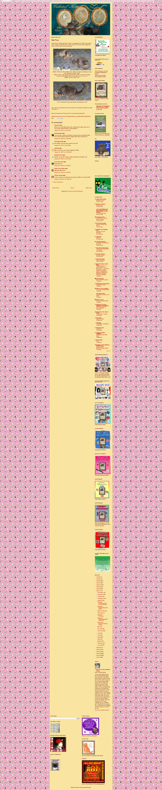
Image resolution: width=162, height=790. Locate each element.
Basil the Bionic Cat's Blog (102, 264)
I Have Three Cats (101, 199)
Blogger (89, 787)
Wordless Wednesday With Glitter (102, 608)
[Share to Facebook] (61, 118)
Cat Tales (99, 317)
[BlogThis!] (58, 118)
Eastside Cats (58, 155)
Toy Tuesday (100, 628)
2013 (98, 653)
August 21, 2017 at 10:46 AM (63, 152)
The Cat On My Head (102, 247)
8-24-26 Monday (101, 213)
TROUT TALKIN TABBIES (100, 333)
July (99, 633)
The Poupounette (101, 223)
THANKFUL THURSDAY (102, 323)
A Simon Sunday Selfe (102, 300)
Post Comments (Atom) (76, 191)
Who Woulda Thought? (102, 279)
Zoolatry (98, 322)
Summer (56, 125)
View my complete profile (102, 710)
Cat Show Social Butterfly (100, 232)
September (101, 598)
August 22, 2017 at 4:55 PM (62, 179)
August (100, 600)
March (100, 641)
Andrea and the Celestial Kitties (103, 670)
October (100, 596)
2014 (98, 651)
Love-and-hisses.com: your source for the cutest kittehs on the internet (102, 210)
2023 (98, 579)
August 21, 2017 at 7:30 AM (62, 138)
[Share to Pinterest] (62, 118)
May (99, 637)
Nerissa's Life (100, 327)
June (99, 635)
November (101, 594)
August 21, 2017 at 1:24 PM (62, 165)
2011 (98, 657)
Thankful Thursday (100, 615)
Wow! (97, 341)
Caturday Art (101, 612)
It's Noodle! (99, 339)
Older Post (89, 187)
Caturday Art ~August (102, 314)
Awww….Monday (100, 260)
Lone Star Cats (58, 161)
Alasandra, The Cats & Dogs (102, 312)
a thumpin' (99, 328)
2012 (98, 655)
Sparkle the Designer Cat (102, 230)
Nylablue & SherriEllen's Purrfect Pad (102, 345)
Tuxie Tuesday (101, 630)
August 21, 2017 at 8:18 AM (62, 145)
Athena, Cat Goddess (102, 288)
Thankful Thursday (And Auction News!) (102, 603)
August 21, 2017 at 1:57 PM (62, 172)
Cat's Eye (99, 236)
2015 (98, 649)
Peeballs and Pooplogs (102, 283)
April (99, 639)
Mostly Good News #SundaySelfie (101, 307)
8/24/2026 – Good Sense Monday (101, 219)
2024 (98, 577)
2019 (98, 586)
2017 (98, 590)
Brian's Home (100, 299)
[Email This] (57, 118)
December (101, 592)
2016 (98, 647)
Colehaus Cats (100, 217)
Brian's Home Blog (59, 168)
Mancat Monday (102, 610)
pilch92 (56, 148)
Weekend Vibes (100, 318)
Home (72, 187)
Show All (108, 350)
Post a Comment (58, 182)
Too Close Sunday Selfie (102, 289)
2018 (98, 588)
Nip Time (99, 626)
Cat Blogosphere (101, 241)
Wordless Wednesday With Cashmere (102, 619)
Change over (99, 205)
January (100, 645)
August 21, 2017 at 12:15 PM (62, 158)
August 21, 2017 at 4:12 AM (62, 130)
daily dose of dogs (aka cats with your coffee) (102, 106)
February (100, 643)
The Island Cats (58, 141)
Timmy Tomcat (58, 175)
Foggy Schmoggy (100, 284)
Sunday (98, 237)
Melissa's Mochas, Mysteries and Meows (102, 305)
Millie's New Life (100, 200)
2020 (98, 585)
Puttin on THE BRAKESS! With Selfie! (102, 347)
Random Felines (100, 204)
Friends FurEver (100, 254)
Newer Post (56, 187)
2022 (98, 581)
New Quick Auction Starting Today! (102, 623)
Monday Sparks (100, 255)
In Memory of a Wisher (102, 108)
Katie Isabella (58, 133)
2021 (98, 583)
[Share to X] (60, 118)
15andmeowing (100, 259)
